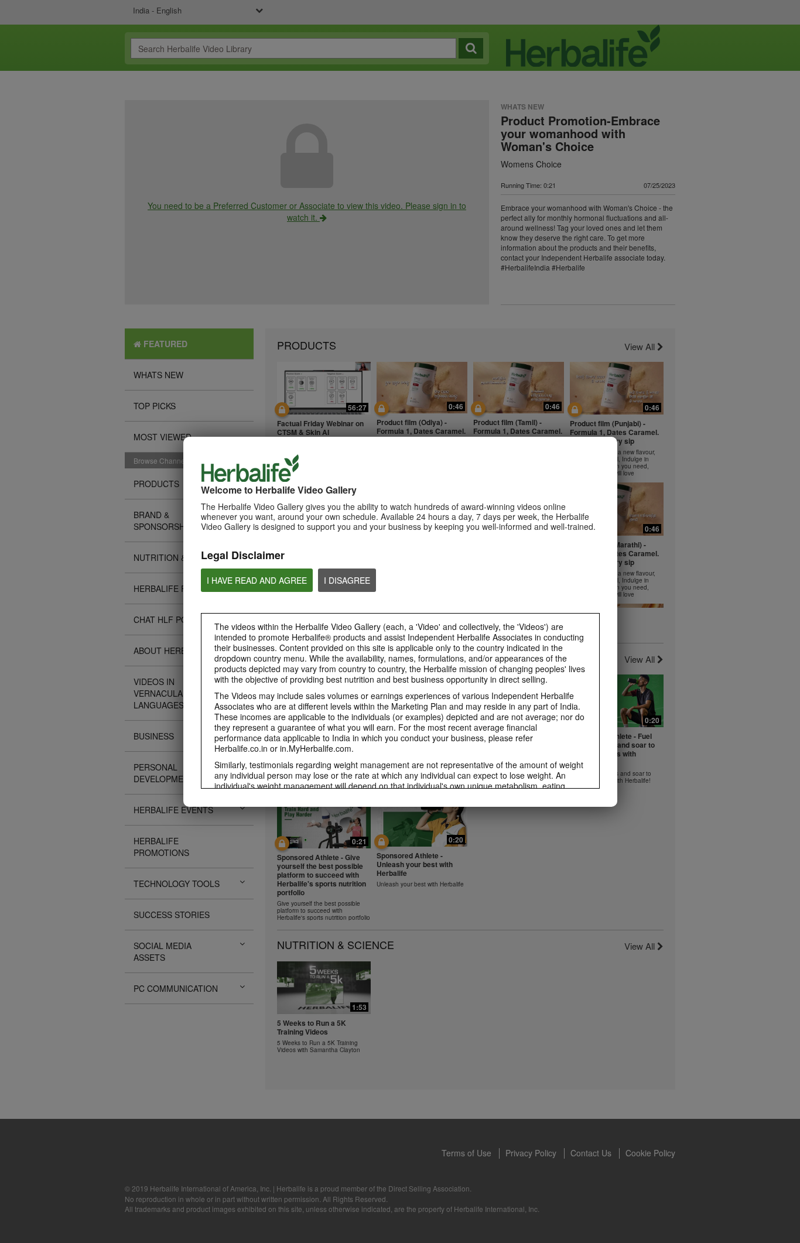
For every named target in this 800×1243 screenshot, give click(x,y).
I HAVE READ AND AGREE (257, 580)
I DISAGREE (347, 580)
